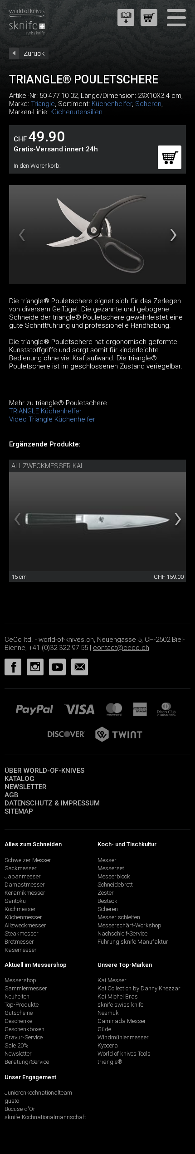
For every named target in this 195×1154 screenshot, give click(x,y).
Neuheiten (17, 996)
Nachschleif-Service (122, 933)
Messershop (20, 980)
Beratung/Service (27, 1061)
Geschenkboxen (24, 1029)
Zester (106, 892)
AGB (12, 795)
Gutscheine (19, 1012)
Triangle (43, 104)
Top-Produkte (22, 1004)
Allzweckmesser (25, 925)
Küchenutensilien (76, 112)
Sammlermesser (26, 988)
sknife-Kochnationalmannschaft (45, 1117)
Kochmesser (20, 909)
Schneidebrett (115, 884)
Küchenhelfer (112, 104)
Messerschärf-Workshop (129, 925)
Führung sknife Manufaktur (133, 941)
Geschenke (18, 1021)
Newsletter (26, 787)
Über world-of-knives (44, 770)
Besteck (107, 900)
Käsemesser (21, 949)
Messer (107, 860)
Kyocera (108, 1045)
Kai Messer (112, 980)
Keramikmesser (25, 892)
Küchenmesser (23, 917)
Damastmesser (25, 884)
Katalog (19, 779)
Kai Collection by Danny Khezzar (139, 988)
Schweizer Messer (28, 860)
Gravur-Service (24, 1037)
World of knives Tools (124, 1053)
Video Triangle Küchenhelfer (52, 419)
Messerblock (114, 876)
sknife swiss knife (120, 1004)
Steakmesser (22, 933)
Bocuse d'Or (20, 1109)
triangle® (110, 1061)
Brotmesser (19, 941)
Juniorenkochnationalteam (38, 1092)
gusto (12, 1100)
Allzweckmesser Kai (46, 466)
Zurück (34, 53)
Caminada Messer (122, 1021)
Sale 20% (17, 1045)
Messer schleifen (119, 917)
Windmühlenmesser (123, 1037)
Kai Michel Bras (118, 996)
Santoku (15, 900)
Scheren (148, 104)
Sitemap (19, 811)
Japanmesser (23, 876)
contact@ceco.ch (121, 648)
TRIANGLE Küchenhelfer (45, 411)
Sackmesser (21, 868)
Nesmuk (108, 1012)
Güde (104, 1029)
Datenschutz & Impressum (52, 803)
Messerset (111, 868)
